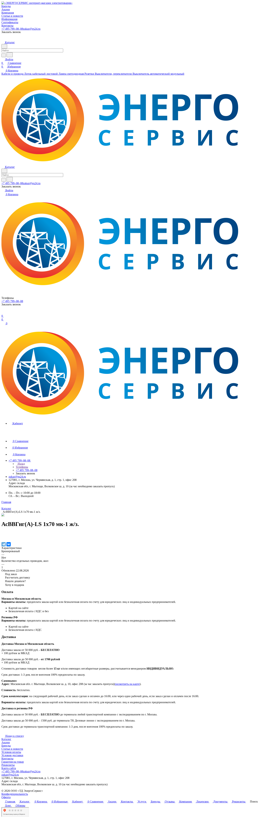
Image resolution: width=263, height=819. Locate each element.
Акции (5, 742)
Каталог (6, 739)
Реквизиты (8, 764)
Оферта (6, 797)
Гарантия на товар (12, 761)
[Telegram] (3, 544)
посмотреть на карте (127, 683)
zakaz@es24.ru (31, 28)
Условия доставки (12, 755)
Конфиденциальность (14, 794)
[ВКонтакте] (8, 544)
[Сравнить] (3, 536)
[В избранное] (3, 533)
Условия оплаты (11, 752)
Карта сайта (8, 768)
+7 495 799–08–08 (12, 28)
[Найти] (10, 54)
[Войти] (3, 312)
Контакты (7, 758)
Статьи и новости (12, 748)
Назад (21, 463)
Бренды (6, 745)
